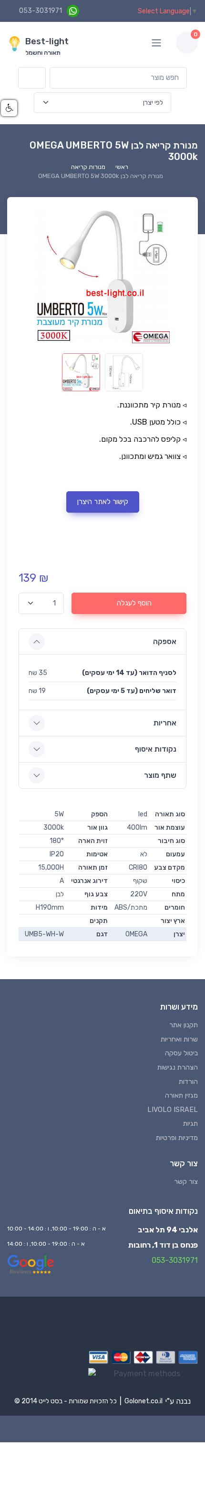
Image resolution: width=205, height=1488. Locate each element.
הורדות (188, 1082)
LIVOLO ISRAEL (172, 1110)
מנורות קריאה (88, 166)
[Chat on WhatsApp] (73, 11)
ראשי (121, 166)
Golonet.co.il (143, 1401)
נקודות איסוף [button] (155, 749)
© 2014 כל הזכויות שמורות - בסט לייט (65, 1401)
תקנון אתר (183, 1025)
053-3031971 (40, 11)
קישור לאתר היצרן (102, 501)
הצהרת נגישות (177, 1067)
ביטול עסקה (181, 1053)
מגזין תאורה (181, 1095)
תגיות (190, 1124)
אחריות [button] (165, 722)
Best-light (47, 41)
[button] (9, 108)
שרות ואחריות (179, 1039)
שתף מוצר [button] (160, 775)
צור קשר (186, 1182)
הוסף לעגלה (134, 603)
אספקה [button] (164, 641)
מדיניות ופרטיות (177, 1138)
